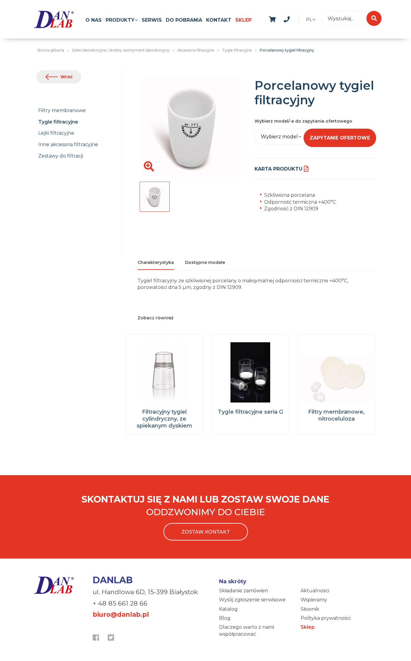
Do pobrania (184, 20)
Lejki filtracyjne (56, 133)
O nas (93, 20)
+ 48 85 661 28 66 (120, 603)
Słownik (310, 609)
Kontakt (218, 20)
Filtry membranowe (62, 110)
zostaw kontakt (205, 532)
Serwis (152, 20)
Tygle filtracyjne (58, 122)
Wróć (66, 77)
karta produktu (278, 169)
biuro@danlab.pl (121, 614)
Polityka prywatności (326, 618)
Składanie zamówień (243, 591)
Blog (224, 618)
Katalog (228, 609)
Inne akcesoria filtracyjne (68, 144)
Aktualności (315, 591)
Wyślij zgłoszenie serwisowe (252, 600)
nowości (301, 18)
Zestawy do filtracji (60, 156)
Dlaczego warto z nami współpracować (246, 630)
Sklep (243, 20)
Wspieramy (314, 600)
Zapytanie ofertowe (340, 138)
